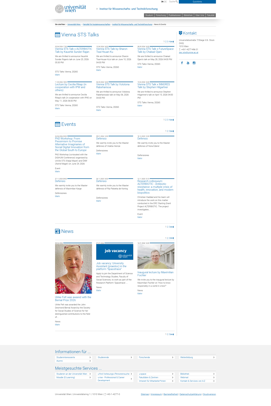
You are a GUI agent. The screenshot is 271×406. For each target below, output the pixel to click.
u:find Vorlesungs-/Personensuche (113, 374)
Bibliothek (188, 15)
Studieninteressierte (65, 357)
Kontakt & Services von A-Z (192, 381)
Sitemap (145, 394)
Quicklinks (197, 1)
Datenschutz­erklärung (190, 394)
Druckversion (209, 394)
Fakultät (210, 15)
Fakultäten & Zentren (148, 377)
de (165, 1)
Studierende (103, 357)
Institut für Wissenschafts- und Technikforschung (129, 8)
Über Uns (199, 15)
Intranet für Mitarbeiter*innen (152, 381)
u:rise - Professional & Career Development (111, 379)
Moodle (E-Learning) (65, 377)
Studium (149, 15)
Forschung (161, 15)
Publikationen (175, 15)
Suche (172, 1)
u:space (142, 374)
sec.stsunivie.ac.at (188, 52)
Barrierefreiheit (171, 394)
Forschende (144, 357)
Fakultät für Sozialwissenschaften (96, 24)
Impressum (156, 394)
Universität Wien (74, 24)
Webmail (184, 377)
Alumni (59, 361)
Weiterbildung (186, 357)
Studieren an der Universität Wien (71, 374)
